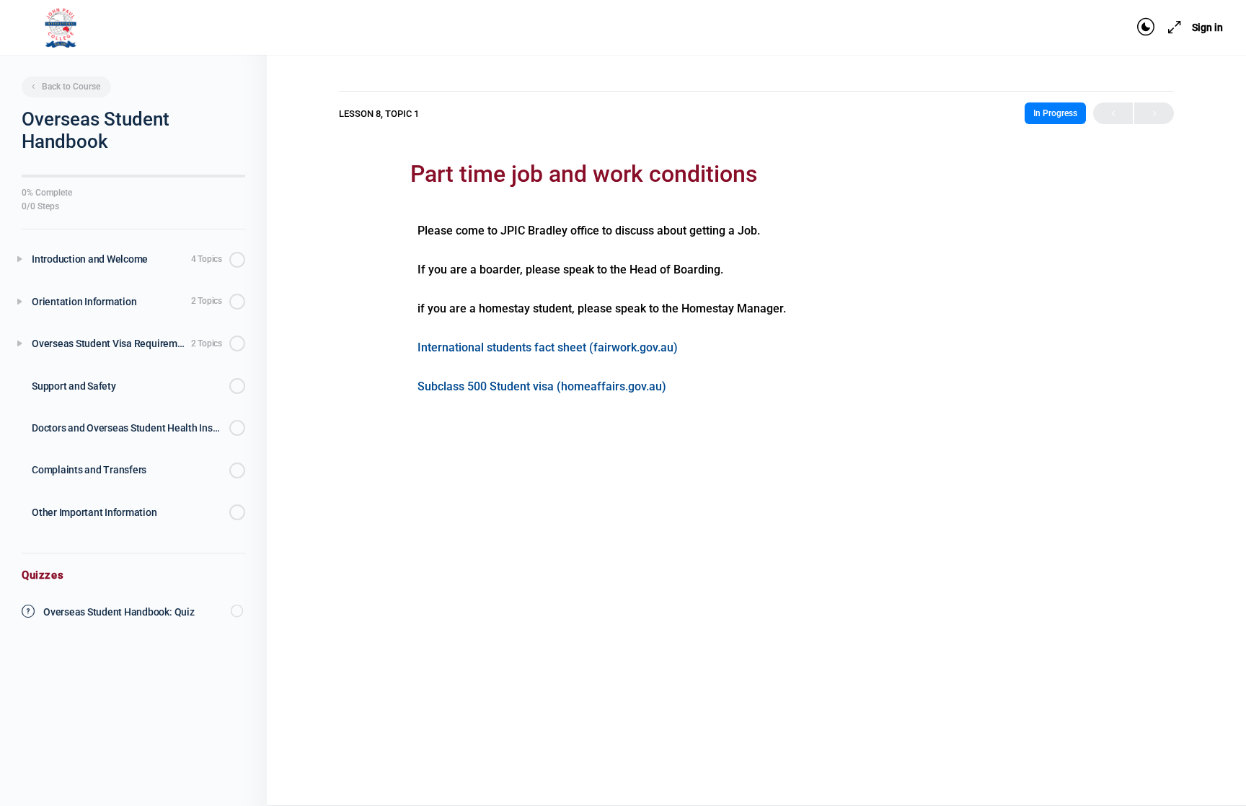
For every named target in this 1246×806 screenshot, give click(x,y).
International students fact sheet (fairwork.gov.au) (547, 347)
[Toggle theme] (1145, 27)
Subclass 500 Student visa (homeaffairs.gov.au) (541, 386)
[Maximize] (1171, 27)
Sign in (1207, 27)
